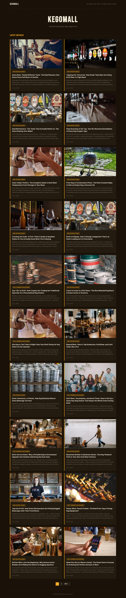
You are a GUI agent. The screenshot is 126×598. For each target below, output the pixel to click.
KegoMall (14, 4)
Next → (67, 584)
